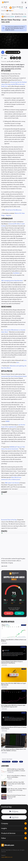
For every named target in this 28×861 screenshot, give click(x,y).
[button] (19, 52)
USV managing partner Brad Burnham (12, 280)
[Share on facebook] (11, 58)
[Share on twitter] (14, 58)
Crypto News (8, 14)
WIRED (8, 421)
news (21, 761)
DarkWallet (16, 273)
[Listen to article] (2, 52)
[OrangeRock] (10, 10)
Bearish (8, 613)
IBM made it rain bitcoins (12, 483)
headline (15, 761)
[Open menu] (25, 2)
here (25, 360)
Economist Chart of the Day (9, 519)
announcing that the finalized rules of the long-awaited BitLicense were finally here (14, 84)
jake (5, 58)
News (2, 14)
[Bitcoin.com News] (5, 2)
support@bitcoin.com (6, 857)
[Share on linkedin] (19, 58)
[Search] (22, 2)
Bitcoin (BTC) (6, 761)
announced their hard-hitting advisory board (13, 376)
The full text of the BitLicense (13, 210)
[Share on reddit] (17, 58)
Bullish (19, 613)
